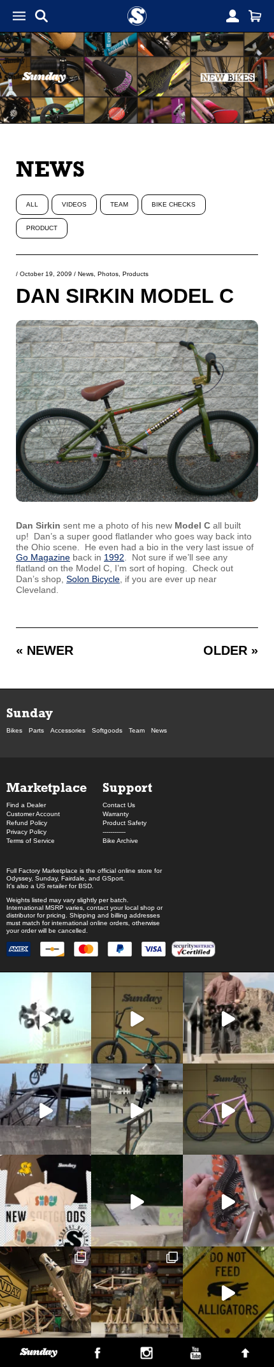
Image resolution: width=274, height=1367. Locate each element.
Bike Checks (174, 204)
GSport (112, 878)
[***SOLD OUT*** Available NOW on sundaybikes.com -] (228, 1200)
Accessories (67, 730)
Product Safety (125, 822)
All (32, 204)
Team (119, 204)
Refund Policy (26, 822)
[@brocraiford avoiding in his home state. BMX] (228, 1292)
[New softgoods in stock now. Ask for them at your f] (45, 1200)
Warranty (116, 813)
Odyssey (18, 878)
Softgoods (107, 730)
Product (41, 227)
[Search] (41, 16)
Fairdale (73, 878)
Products (135, 273)
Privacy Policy (26, 831)
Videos (74, 204)
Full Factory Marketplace (42, 870)
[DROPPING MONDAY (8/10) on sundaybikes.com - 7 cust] (136, 1292)
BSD (85, 885)
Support (127, 787)
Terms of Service (30, 840)
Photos (108, 273)
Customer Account (33, 813)
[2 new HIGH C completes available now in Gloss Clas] (228, 1109)
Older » (230, 650)
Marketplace (46, 787)
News (50, 169)
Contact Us (119, 804)
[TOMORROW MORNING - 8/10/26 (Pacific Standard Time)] (45, 1292)
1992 (114, 557)
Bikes (14, 730)
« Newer (44, 650)
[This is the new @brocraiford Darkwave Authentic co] (136, 1018)
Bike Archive (120, 840)
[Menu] (19, 16)
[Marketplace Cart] (255, 16)
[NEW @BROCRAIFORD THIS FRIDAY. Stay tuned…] (228, 1018)
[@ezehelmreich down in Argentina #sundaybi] (45, 1109)
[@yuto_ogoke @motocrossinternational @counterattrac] (136, 1109)
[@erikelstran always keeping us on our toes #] (136, 1200)
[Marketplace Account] (232, 16)
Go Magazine (43, 557)
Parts (36, 730)
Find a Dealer (26, 804)
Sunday (29, 712)
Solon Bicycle (93, 579)
